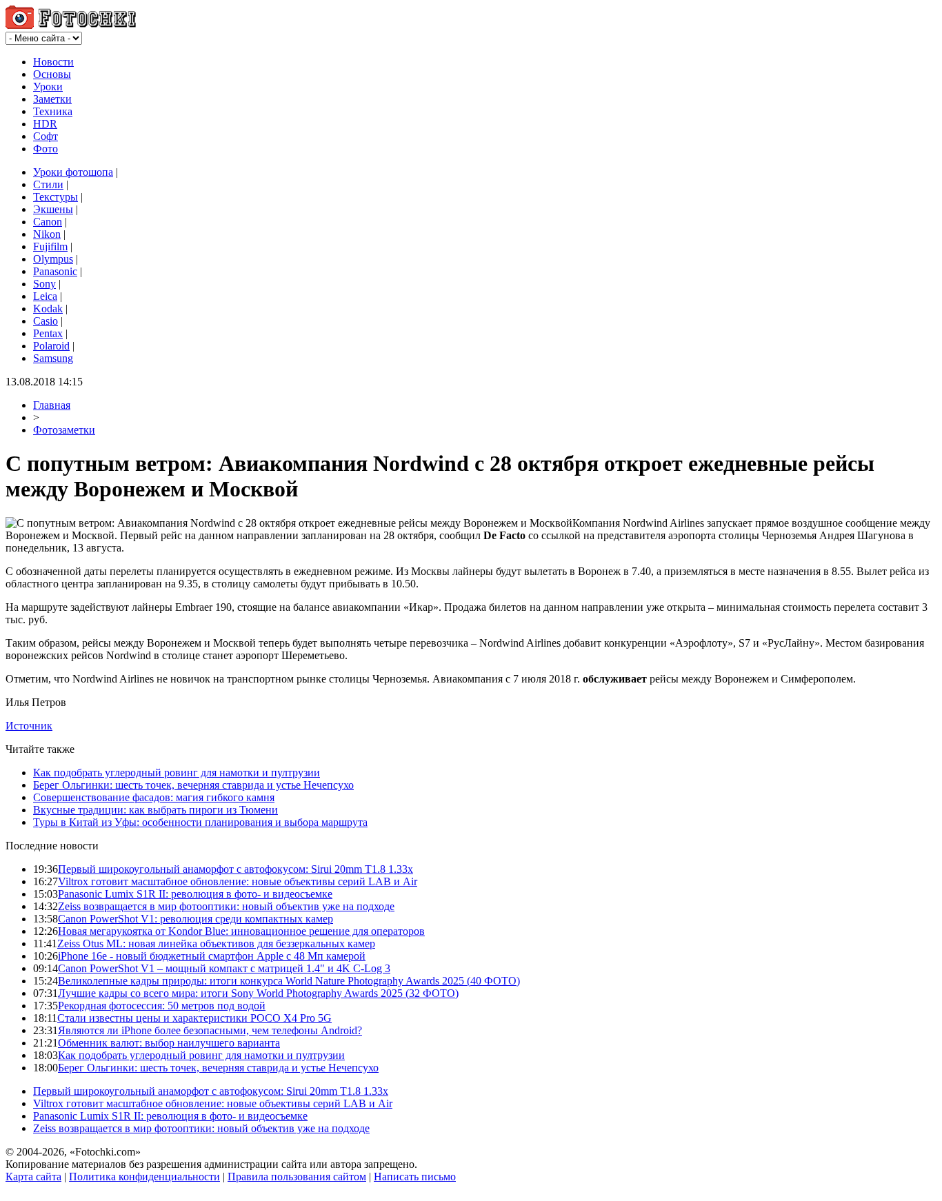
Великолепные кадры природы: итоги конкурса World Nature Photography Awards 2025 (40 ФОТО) (289, 981)
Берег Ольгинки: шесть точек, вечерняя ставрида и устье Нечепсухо (193, 785)
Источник (29, 725)
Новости (53, 62)
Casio (45, 321)
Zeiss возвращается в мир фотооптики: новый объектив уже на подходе (226, 906)
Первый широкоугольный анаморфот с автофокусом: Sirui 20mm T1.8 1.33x (235, 869)
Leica (45, 296)
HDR (45, 124)
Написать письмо (415, 1176)
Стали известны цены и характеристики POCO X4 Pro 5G (194, 1018)
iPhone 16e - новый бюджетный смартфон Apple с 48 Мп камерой (211, 956)
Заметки (52, 99)
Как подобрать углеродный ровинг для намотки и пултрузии (176, 772)
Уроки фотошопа (73, 172)
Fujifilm (50, 246)
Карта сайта (33, 1176)
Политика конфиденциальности (144, 1176)
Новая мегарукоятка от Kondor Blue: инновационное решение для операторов (241, 931)
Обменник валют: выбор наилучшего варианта (169, 1043)
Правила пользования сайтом (297, 1176)
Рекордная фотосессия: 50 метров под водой (161, 1005)
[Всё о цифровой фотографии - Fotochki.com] (71, 25)
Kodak (48, 308)
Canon (47, 222)
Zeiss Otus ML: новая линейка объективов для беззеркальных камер (216, 943)
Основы (52, 74)
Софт (45, 136)
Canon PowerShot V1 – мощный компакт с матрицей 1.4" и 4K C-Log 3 (224, 968)
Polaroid (51, 346)
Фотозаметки (64, 430)
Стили (48, 184)
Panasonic (55, 271)
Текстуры (55, 197)
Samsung (53, 358)
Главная (51, 405)
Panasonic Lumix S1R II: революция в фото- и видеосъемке (195, 894)
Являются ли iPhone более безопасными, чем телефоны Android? (210, 1030)
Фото (45, 148)
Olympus (53, 259)
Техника (52, 111)
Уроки (48, 86)
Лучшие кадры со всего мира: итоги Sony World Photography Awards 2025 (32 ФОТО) (258, 993)
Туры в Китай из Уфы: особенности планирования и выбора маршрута (200, 822)
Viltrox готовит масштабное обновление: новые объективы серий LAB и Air (237, 881)
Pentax (48, 333)
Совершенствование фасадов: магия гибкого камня (153, 797)
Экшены (53, 209)
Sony (44, 284)
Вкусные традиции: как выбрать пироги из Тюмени (155, 810)
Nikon (47, 234)
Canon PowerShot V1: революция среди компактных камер (195, 919)
